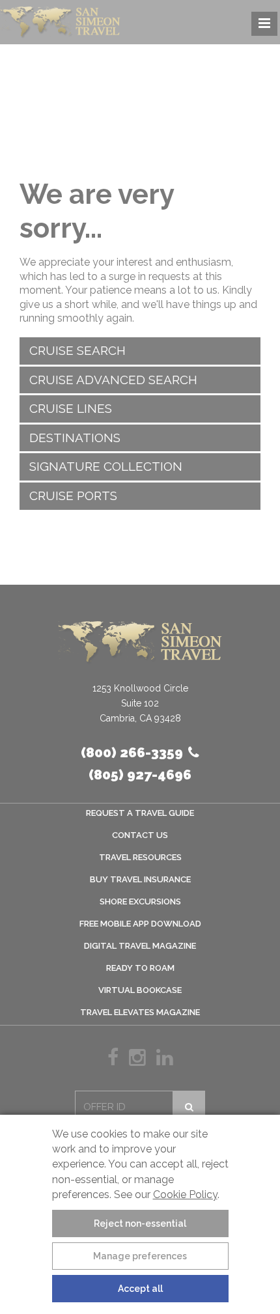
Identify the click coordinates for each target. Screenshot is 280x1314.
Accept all (140, 1288)
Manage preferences (140, 1256)
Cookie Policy (185, 1194)
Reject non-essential (140, 1223)
